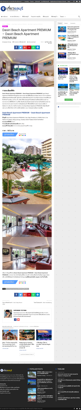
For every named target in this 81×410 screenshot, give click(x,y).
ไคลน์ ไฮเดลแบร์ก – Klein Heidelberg (43, 301)
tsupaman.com (3, 385)
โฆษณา (32, 1)
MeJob (38, 386)
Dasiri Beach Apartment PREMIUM (14, 288)
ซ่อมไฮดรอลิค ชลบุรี (4, 391)
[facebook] (16, 47)
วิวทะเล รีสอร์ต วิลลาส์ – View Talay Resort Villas (12, 302)
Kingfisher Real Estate (5, 393)
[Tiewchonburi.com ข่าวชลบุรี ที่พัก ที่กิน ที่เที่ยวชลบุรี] (12, 5)
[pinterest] (29, 47)
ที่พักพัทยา (8, 24)
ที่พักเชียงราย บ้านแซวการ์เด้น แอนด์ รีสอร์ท (10, 387)
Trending (27, 1)
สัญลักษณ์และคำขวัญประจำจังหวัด (58, 1)
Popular (60, 23)
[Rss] (79, 1)
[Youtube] (77, 1)
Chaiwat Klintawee (71, 31)
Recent (66, 23)
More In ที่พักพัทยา (34, 326)
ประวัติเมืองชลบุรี (45, 1)
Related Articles (7, 326)
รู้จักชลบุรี (37, 1)
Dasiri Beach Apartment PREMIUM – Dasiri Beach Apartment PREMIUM (26, 114)
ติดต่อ (69, 1)
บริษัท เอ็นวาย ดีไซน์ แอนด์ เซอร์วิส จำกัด (9, 389)
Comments (72, 23)
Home (3, 24)
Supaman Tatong (7, 42)
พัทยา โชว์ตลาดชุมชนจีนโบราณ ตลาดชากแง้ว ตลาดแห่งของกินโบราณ (9, 344)
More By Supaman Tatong (20, 326)
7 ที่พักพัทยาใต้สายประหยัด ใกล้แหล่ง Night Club (43, 344)
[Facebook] (74, 1)
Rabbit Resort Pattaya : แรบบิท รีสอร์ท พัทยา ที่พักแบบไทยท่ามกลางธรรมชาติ (26, 345)
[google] (25, 47)
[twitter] (20, 47)
